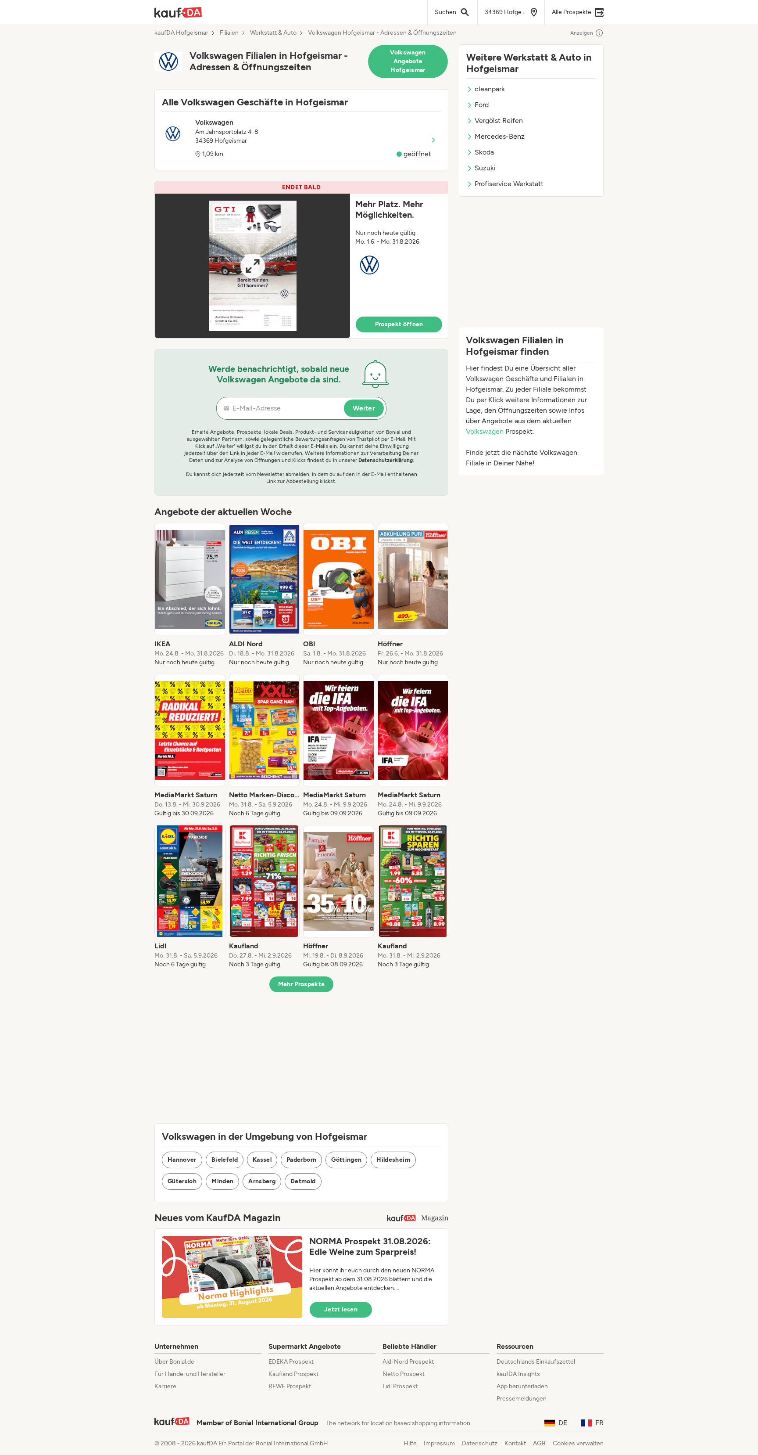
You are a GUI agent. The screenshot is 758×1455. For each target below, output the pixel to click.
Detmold (302, 1181)
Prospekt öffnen (399, 324)
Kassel (262, 1159)
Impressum (439, 1443)
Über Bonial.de (174, 1361)
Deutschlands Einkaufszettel (536, 1361)
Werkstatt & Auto (273, 33)
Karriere (165, 1386)
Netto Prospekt (404, 1374)
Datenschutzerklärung (385, 460)
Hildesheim (393, 1159)
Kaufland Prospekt (293, 1374)
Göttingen (346, 1159)
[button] (301, 260)
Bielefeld (224, 1159)
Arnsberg (261, 1181)
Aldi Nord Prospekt (408, 1361)
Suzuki (485, 168)
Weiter (364, 408)
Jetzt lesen (341, 1309)
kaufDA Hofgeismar (181, 33)
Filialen (229, 33)
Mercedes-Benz (500, 136)
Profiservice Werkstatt (509, 184)
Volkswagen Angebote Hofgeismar (408, 61)
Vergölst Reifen (499, 120)
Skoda (484, 152)
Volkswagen (485, 431)
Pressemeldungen (522, 1398)
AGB (539, 1443)
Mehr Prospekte (301, 984)
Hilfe (410, 1443)
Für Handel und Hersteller (189, 1374)
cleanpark (490, 89)
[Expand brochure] (252, 266)
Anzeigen (581, 33)
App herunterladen (522, 1386)
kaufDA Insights (518, 1374)
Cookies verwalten (578, 1443)
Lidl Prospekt (400, 1386)
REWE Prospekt (289, 1386)
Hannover (182, 1159)
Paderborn (301, 1159)
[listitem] (189, 595)
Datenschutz (479, 1443)
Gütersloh (182, 1181)
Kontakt (515, 1443)
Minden (222, 1181)
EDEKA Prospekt (291, 1361)
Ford (482, 105)
